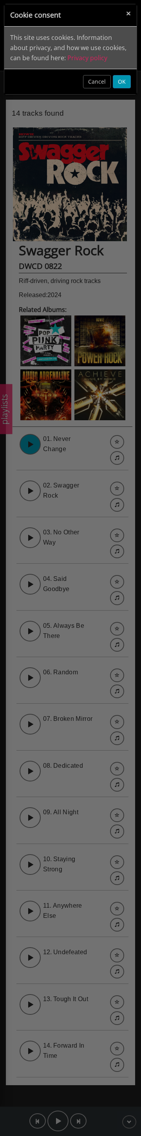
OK (122, 81)
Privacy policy (87, 58)
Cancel (97, 81)
